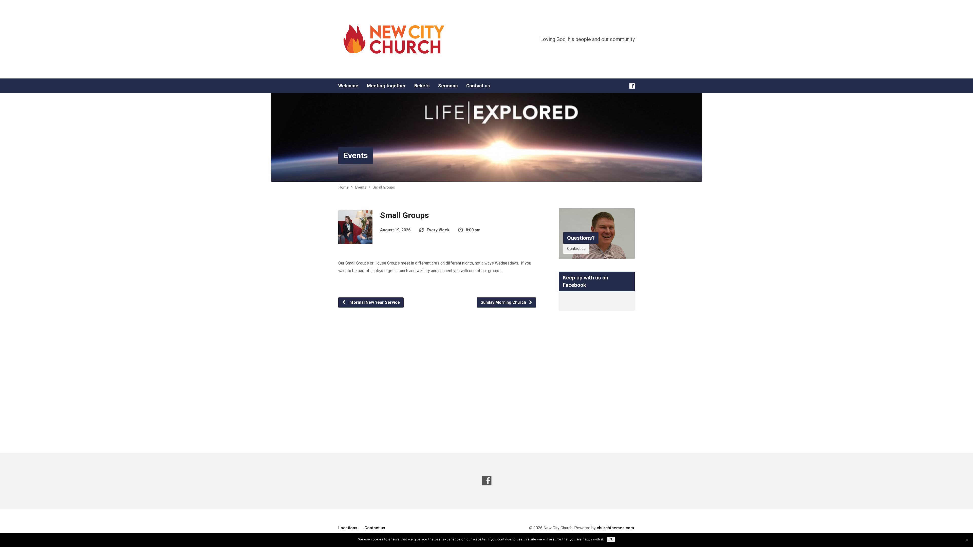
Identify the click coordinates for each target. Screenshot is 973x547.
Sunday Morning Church (504, 302)
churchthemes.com (615, 527)
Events (355, 155)
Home (343, 187)
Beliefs (421, 86)
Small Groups (384, 187)
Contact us (478, 86)
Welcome (348, 86)
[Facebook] (632, 86)
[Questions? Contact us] (597, 254)
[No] (966, 539)
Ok (611, 539)
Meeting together (386, 86)
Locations (347, 527)
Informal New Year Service (373, 302)
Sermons (448, 86)
